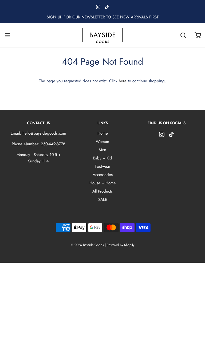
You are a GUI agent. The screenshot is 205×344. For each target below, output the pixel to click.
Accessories (103, 175)
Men (102, 150)
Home (102, 133)
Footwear (102, 166)
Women (102, 141)
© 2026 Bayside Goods (87, 245)
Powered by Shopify (120, 245)
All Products (102, 191)
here (123, 81)
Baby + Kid (102, 158)
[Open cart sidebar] (197, 35)
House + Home (102, 183)
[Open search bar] (183, 35)
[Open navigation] (7, 35)
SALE (102, 199)
